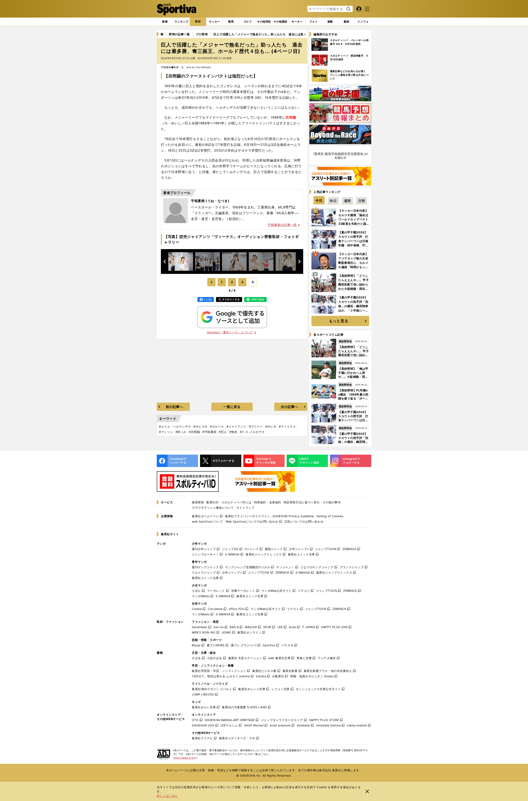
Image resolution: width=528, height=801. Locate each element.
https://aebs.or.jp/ (185, 757)
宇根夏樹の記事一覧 (282, 225)
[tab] (198, 22)
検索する (348, 9)
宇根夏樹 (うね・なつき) (210, 201)
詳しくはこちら (167, 795)
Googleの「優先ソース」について (230, 332)
